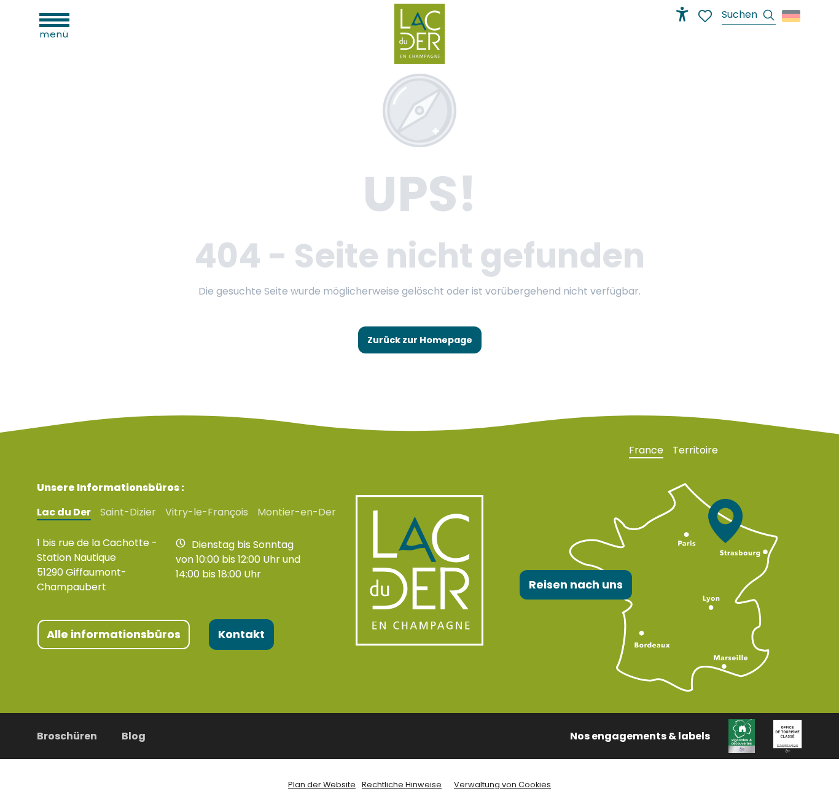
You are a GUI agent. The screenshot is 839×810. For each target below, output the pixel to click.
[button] (749, 16)
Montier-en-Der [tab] (296, 512)
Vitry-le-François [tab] (206, 512)
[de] (792, 16)
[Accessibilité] (682, 14)
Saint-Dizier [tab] (128, 512)
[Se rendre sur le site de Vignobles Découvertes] (741, 735)
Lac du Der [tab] (64, 512)
